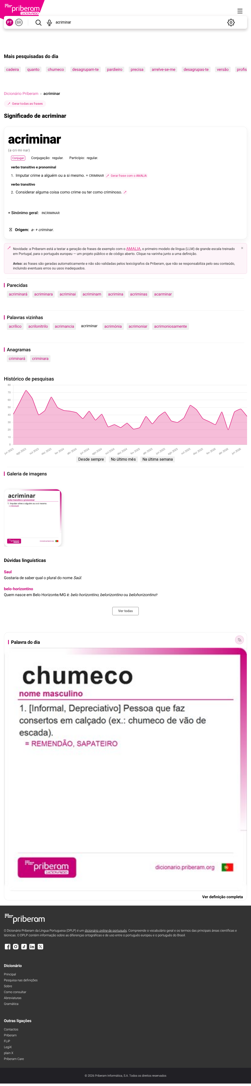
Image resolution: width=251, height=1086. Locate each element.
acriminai (68, 294)
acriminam (92, 294)
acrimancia (64, 326)
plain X (8, 1053)
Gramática (11, 1004)
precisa (137, 69)
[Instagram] (15, 949)
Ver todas (125, 611)
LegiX (8, 1047)
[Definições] (231, 22)
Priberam (10, 1035)
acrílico (15, 326)
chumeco (56, 69)
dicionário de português (106, 931)
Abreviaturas (12, 998)
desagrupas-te (196, 69)
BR (19, 22)
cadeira (12, 69)
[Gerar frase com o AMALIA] (125, 192)
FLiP (7, 1041)
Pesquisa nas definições (21, 980)
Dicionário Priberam (21, 93)
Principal (10, 974)
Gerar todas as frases (27, 103)
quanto (33, 69)
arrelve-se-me (163, 69)
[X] (40, 949)
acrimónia (113, 326)
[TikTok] (24, 949)
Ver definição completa (222, 897)
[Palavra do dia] (239, 639)
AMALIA (133, 248)
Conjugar (18, 158)
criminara (40, 358)
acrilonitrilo (38, 326)
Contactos (11, 1029)
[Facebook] (7, 949)
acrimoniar (138, 326)
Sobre (8, 986)
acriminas (138, 294)
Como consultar (15, 992)
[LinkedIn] (32, 949)
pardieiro (115, 69)
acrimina (115, 294)
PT (9, 22)
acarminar (163, 294)
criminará (17, 358)
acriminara (43, 294)
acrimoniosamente (170, 326)
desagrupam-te (85, 69)
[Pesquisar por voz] (49, 22)
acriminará (18, 294)
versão (223, 69)
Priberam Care (14, 1059)
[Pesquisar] (38, 22)
